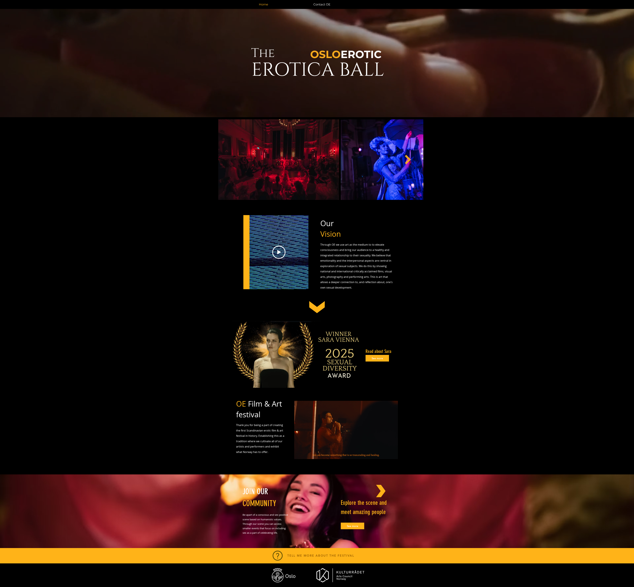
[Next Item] (408, 159)
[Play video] (278, 252)
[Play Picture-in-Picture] (388, 454)
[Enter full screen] (393, 454)
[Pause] (298, 454)
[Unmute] (304, 454)
